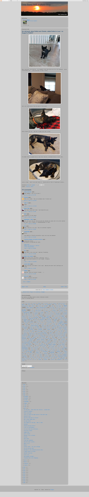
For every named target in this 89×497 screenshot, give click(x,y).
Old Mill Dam (40, 338)
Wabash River (50, 357)
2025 (24, 384)
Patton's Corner (53, 339)
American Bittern (62, 303)
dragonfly (41, 319)
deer (49, 318)
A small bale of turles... (30, 451)
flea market (49, 322)
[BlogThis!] (40, 185)
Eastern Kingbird (63, 319)
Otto (59, 338)
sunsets (65, 351)
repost (42, 343)
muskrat (49, 336)
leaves (38, 331)
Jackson (65, 329)
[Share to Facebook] (42, 185)
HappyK (25, 270)
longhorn (36, 332)
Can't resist (27, 433)
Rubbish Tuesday (52, 344)
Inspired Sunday (58, 329)
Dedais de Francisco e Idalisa (31, 245)
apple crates (57, 304)
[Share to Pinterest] (43, 185)
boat (45, 310)
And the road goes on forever (31, 417)
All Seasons (45, 303)
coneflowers (49, 316)
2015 (24, 472)
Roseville (37, 344)
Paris (31, 339)
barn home (52, 307)
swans (31, 352)
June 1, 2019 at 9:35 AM (30, 253)
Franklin (54, 323)
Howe (31, 328)
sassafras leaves (52, 345)
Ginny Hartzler (27, 191)
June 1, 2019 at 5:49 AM (30, 223)
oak (48, 337)
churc (35, 315)
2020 (24, 393)
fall (55, 321)
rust (33, 345)
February (26, 463)
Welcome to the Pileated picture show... (34, 449)
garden (47, 324)
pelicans (63, 339)
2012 (24, 477)
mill (31, 335)
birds (24, 310)
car (60, 312)
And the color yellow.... (30, 441)
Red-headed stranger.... (30, 456)
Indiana (40, 329)
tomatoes (65, 353)
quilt (40, 342)
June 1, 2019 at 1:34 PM (30, 268)
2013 (24, 475)
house (25, 328)
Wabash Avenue (43, 357)
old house (31, 338)
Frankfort (48, 323)
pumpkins (34, 342)
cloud (36, 316)
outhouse (63, 338)
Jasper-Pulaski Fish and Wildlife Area (39, 330)
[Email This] (39, 185)
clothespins (30, 316)
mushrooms (43, 336)
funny (43, 324)
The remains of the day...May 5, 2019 (33, 422)
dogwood (25, 319)
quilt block (53, 342)
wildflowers (62, 358)
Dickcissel (64, 318)
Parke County (40, 339)
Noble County (42, 337)
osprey (54, 338)
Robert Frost (52, 343)
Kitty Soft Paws (27, 331)
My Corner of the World (59, 336)
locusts (25, 332)
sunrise (52, 351)
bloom (32, 310)
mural (29, 336)
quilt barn (46, 342)
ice (25, 329)
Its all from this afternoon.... (32, 429)
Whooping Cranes (46, 358)
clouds (41, 316)
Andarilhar (26, 244)
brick (49, 310)
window (40, 359)
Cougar (29, 317)
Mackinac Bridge (58, 332)
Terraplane (60, 352)
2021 (24, 391)
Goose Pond (44, 325)
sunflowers (45, 351)
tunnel (35, 356)
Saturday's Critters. (27, 346)
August (26, 403)
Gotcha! (26, 437)
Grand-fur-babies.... (29, 411)
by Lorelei (35, 312)
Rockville (63, 343)
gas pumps (53, 324)
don (25, 250)
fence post (39, 322)
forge (30, 323)
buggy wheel (56, 311)
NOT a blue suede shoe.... (30, 419)
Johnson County (52, 330)
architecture (25, 306)
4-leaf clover (27, 303)
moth (64, 335)
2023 (24, 388)
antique (43, 304)
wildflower (55, 358)
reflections (36, 343)
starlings (63, 350)
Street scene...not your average (32, 446)
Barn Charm (30, 307)
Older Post (64, 286)
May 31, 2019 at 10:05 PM (30, 200)
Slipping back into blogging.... (32, 457)
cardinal (65, 312)
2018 (24, 467)
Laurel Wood (27, 264)
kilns (66, 330)
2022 (24, 389)
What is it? (27, 443)
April (25, 460)
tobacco (51, 353)
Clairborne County (48, 315)
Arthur (33, 306)
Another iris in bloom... (30, 435)
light (48, 331)
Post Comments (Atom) (48, 289)
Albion (39, 303)
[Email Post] (38, 185)
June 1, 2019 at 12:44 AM (30, 206)
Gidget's (23, 325)
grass (64, 325)
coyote (59, 317)
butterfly (26, 312)
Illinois (31, 329)
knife (33, 331)
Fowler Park (42, 323)
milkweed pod (25, 335)
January (26, 465)
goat (28, 325)
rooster (30, 344)
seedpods (43, 346)
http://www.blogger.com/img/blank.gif (42, 328)
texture (32, 353)
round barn (43, 344)
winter (45, 359)
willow (30, 359)
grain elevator (57, 325)
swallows (25, 352)
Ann (25, 226)
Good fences (34, 325)
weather (63, 357)
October (26, 399)
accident (34, 303)
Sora (28, 350)
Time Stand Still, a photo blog (36, 4)
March (25, 461)
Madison (65, 332)
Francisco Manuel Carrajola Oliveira (33, 239)
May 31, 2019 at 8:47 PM (30, 195)
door (32, 319)
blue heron (38, 310)
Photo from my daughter (32, 20)
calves (41, 312)
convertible (56, 316)
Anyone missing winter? (29, 425)
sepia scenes (51, 346)
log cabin (30, 332)
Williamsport (24, 359)
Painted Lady (24, 339)
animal (37, 304)
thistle (45, 353)
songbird (23, 350)
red (64, 342)
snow (62, 349)
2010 (24, 480)
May (25, 408)
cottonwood (24, 317)
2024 (24, 386)
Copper (62, 316)
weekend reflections (26, 358)
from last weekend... (29, 440)
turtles (46, 356)
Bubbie (46, 311)
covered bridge (45, 317)
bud (51, 311)
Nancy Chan (26, 208)
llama (61, 331)
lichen (44, 331)
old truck (47, 338)
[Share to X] (41, 185)
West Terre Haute (36, 358)
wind (35, 359)
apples (64, 304)
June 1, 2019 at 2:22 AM (30, 211)
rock (58, 343)
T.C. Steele (44, 352)
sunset (58, 351)
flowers (61, 322)
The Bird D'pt (39, 353)
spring (37, 350)
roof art (24, 344)
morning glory (58, 335)
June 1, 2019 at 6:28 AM (30, 229)
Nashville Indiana (26, 337)
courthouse (35, 317)
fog (26, 323)
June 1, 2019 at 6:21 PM (30, 273)
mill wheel (36, 335)
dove (36, 319)
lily (52, 331)
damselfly (44, 318)
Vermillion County (62, 356)
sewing (58, 346)
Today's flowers (58, 353)
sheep (64, 346)
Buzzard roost (27, 416)
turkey (40, 356)
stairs (58, 350)
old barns (60, 337)
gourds (50, 325)
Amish (23, 304)
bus (66, 311)
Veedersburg (53, 356)
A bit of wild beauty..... (30, 427)
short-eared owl (34, 347)
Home (44, 286)
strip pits (29, 351)
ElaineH (26, 197)
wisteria (52, 359)
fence (31, 322)
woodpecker (59, 359)
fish (44, 322)
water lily (57, 357)
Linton (57, 331)
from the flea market (35, 324)
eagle (56, 319)
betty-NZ (26, 276)
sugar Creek (38, 351)
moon (53, 335)
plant (48, 340)
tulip (31, 356)
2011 (24, 479)
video (26, 357)
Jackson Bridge (27, 330)
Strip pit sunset (28, 430)
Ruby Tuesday (62, 344)
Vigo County (31, 357)
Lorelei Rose (43, 332)
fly (22, 323)
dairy (39, 318)
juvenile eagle (60, 330)
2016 (24, 470)
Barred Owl (65, 307)
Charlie (28, 186)
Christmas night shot (28, 315)
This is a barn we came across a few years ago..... (37, 414)
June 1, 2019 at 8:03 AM (30, 237)
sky (36, 349)
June (25, 406)
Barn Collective (41, 307)
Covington (54, 317)
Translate (32, 367)
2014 (24, 474)
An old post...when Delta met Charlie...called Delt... (37, 409)
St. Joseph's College (51, 350)
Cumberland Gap (32, 318)
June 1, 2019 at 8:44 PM (30, 279)
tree (41, 354)
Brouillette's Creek (39, 311)
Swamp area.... (27, 432)
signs (45, 347)
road (47, 343)
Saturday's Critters (61, 345)
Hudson (53, 328)
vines (37, 357)
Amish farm (30, 304)
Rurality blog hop (26, 345)
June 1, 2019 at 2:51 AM (30, 217)
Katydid (26, 424)
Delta (32, 186)
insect (49, 329)
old (53, 337)
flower (55, 322)
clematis (24, 316)
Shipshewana (25, 347)
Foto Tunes (35, 323)
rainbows (60, 342)
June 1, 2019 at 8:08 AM (30, 248)
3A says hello (27, 421)
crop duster (24, 318)
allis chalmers (53, 303)
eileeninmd (26, 231)
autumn (46, 306)
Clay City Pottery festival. (59, 315)
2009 (24, 482)
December (26, 396)
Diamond (58, 318)
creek (64, 317)
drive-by (49, 319)
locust (66, 331)
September (26, 401)
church (40, 315)
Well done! (26, 438)
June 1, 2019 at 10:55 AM (30, 261)
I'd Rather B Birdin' (62, 328)
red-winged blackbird (26, 343)
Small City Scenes (28, 256)
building (62, 311)
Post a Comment (26, 281)
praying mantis (27, 342)
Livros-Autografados (29, 246)
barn (65, 306)
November (26, 398)
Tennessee (51, 352)
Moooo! (25, 445)
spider (32, 350)
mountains (24, 336)
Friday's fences (62, 323)
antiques (49, 304)
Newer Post (25, 286)
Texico (28, 353)
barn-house (59, 307)
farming (26, 322)
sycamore (37, 352)
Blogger (52, 489)
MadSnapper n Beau (28, 219)
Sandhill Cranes (42, 345)
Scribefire (37, 346)
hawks (38, 326)
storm (23, 351)
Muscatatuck (36, 336)
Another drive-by (28, 453)
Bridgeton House (30, 311)
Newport (34, 337)
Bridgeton (54, 310)
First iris (26, 454)
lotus (51, 332)
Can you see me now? (29, 448)
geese (63, 324)
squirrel (42, 350)
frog (26, 324)
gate (58, 324)
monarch (42, 335)
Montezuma (48, 335)
